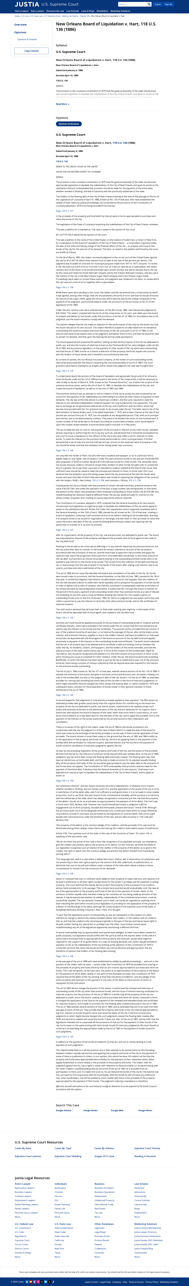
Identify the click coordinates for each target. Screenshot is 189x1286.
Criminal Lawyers (23, 1196)
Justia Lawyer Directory (145, 1232)
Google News (145, 1110)
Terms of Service (136, 1282)
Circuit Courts (21, 1244)
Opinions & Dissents (69, 123)
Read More (61, 104)
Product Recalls (101, 1240)
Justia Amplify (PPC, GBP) (146, 1244)
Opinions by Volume (70, 16)
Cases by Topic (63, 1148)
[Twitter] (49, 1281)
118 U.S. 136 (120, 143)
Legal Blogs (100, 1232)
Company (116, 1282)
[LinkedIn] (27, 1281)
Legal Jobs (99, 1228)
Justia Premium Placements (147, 1236)
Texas (57, 1252)
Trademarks (100, 1248)
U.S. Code (19, 1232)
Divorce (58, 1196)
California (59, 1240)
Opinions (20, 32)
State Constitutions (64, 1228)
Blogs (137, 1208)
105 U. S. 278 (135, 480)
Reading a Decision (145, 1156)
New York (59, 1248)
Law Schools (72, 11)
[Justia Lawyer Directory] (53, 1281)
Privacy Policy (151, 1282)
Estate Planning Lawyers (26, 1204)
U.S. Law (25, 16)
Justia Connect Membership (147, 1228)
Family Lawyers (22, 1208)
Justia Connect (91, 1282)
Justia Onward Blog (143, 1248)
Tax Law (98, 1212)
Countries (99, 1252)
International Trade (104, 1204)
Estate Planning (62, 1204)
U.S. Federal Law (24, 1223)
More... (18, 1216)
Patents (98, 1244)
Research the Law (55, 11)
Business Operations (104, 1192)
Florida (58, 1244)
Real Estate (99, 1208)
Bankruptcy (60, 1188)
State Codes (60, 1232)
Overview (20, 24)
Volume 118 (84, 16)
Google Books (90, 1110)
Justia (17, 16)
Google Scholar (63, 1110)
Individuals (61, 1183)
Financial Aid (140, 1196)
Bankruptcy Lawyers (24, 1188)
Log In (158, 4)
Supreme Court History (147, 1148)
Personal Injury (62, 1212)
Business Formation (104, 1188)
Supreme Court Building (68, 1156)
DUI (56, 1200)
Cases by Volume (104, 1148)
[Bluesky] (45, 1281)
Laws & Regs (87, 11)
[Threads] (41, 1281)
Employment (100, 1196)
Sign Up (168, 4)
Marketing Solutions (120, 11)
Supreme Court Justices (28, 1156)
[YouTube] (30, 1281)
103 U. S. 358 (98, 480)
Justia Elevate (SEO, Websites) (148, 1240)
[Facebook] (34, 1281)
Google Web (117, 1110)
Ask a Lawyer (37, 11)
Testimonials (140, 1252)
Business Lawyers (23, 1192)
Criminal (59, 1192)
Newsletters (102, 11)
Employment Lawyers (25, 1200)
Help (125, 1282)
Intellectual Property (104, 1200)
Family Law (60, 1208)
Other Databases (104, 1223)
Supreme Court (22, 1240)
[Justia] (27, 4)
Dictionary (139, 1188)
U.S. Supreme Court (52, 16)
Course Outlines (142, 1200)
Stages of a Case (104, 1156)
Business (99, 1183)
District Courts (22, 1248)
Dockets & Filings (23, 1252)
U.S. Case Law (36, 16)
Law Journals (140, 1204)
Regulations (20, 1236)
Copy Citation (31, 51)
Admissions (139, 1192)
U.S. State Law (63, 1223)
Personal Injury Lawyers (26, 1212)
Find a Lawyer (21, 11)
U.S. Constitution (23, 1228)
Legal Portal (105, 1282)
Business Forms (102, 1236)
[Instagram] (38, 1281)
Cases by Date (23, 1148)
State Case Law (62, 1236)
